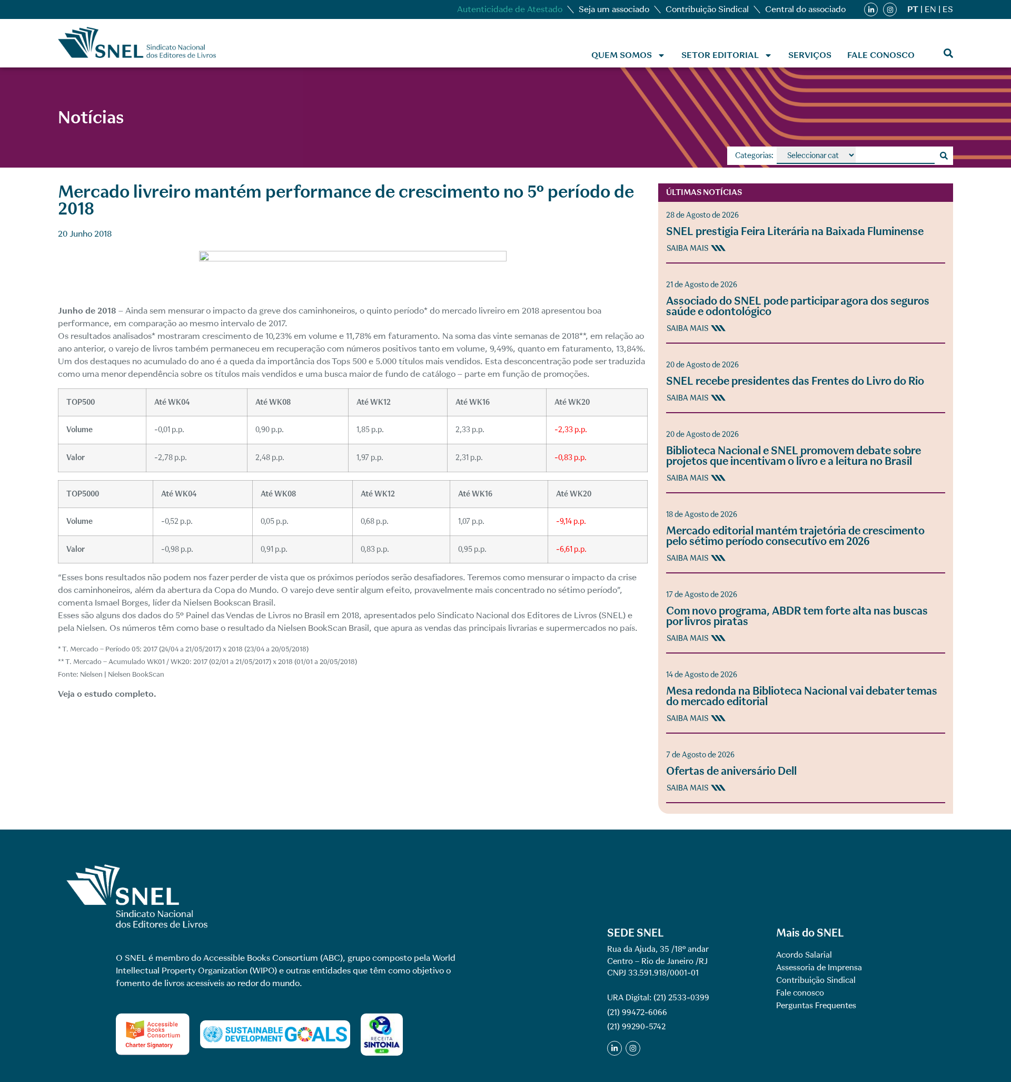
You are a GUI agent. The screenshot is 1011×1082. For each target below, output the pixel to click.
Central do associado (805, 9)
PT (912, 9)
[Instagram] (890, 9)
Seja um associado (614, 9)
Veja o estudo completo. (107, 694)
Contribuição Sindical (707, 9)
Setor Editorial (720, 55)
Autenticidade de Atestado (509, 9)
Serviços (809, 55)
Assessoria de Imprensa (819, 967)
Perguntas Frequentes (816, 1005)
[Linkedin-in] (871, 9)
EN (930, 9)
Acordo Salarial (804, 955)
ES (948, 9)
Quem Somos (621, 55)
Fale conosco (881, 55)
